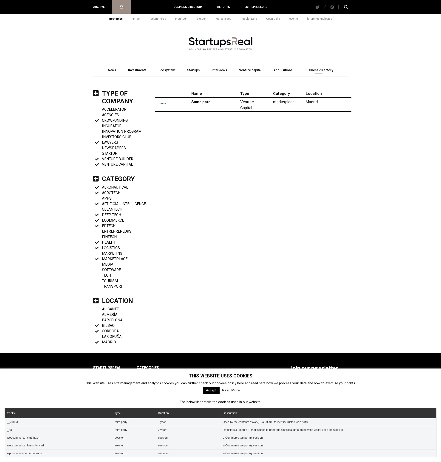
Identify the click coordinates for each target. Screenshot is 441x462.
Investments (137, 70)
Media (107, 264)
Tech (106, 275)
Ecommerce (158, 18)
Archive (99, 6)
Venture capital (250, 70)
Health (108, 242)
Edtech (109, 226)
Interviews (219, 70)
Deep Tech (111, 215)
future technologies (319, 18)
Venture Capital (117, 164)
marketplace (114, 259)
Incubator (112, 126)
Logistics (111, 248)
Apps (107, 198)
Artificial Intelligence (124, 204)
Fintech (136, 18)
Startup (109, 153)
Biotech (201, 18)
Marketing (112, 253)
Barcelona (112, 320)
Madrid (109, 342)
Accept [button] (211, 390)
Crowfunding (115, 120)
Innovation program (121, 131)
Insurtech (181, 18)
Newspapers (114, 148)
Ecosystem (166, 70)
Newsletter (121, 7)
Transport (112, 286)
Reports (223, 6)
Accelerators (248, 18)
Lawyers (110, 142)
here (240, 383)
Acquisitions (283, 70)
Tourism (110, 281)
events (293, 18)
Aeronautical (115, 187)
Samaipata (200, 101)
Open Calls (273, 18)
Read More (231, 390)
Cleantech (112, 209)
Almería (109, 314)
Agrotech (111, 193)
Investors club (116, 137)
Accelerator (114, 109)
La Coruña (112, 336)
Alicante (110, 309)
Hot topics (116, 18)
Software (111, 270)
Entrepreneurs (256, 6)
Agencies (110, 115)
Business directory (188, 6)
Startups (193, 70)
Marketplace (223, 18)
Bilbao (108, 325)
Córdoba (110, 331)
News (112, 70)
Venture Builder (117, 159)
